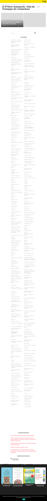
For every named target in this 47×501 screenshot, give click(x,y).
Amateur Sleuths (14, 119)
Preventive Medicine (15, 268)
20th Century (14, 159)
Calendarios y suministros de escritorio (29, 266)
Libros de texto (27, 121)
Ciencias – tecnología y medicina (29, 44)
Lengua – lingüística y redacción (29, 369)
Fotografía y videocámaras (17, 323)
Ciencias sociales (27, 355)
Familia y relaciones (28, 387)
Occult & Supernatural (16, 149)
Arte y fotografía (15, 384)
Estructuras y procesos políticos (29, 195)
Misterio (26, 188)
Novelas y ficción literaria (30, 360)
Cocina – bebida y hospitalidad (27, 61)
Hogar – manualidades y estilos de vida (16, 329)
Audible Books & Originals (16, 49)
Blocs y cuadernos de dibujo (15, 357)
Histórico (26, 378)
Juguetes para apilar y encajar (16, 370)
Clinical (12, 265)
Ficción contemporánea (29, 157)
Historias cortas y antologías (28, 169)
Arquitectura (14, 385)
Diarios (25, 300)
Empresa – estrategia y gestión (29, 79)
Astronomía (26, 49)
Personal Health (14, 275)
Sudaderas (26, 246)
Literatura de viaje (28, 146)
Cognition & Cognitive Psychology (15, 232)
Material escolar (28, 280)
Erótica (25, 82)
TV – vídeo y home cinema (16, 326)
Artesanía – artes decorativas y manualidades (14, 332)
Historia (26, 347)
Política (26, 192)
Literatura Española (28, 219)
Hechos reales (27, 41)
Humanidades (27, 135)
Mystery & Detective (15, 273)
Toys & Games (27, 395)
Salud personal (27, 363)
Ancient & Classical (15, 175)
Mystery (13, 117)
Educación (26, 201)
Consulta (26, 75)
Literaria (26, 174)
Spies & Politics (14, 201)
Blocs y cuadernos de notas (28, 295)
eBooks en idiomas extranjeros (28, 340)
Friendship (13, 182)
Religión (26, 374)
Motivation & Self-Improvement (15, 54)
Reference (13, 238)
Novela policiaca (27, 255)
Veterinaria (26, 58)
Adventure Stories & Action (17, 109)
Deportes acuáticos (15, 296)
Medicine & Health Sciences (16, 257)
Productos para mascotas (29, 311)
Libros (12, 382)
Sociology (13, 237)
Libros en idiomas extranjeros (27, 89)
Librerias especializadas (16, 380)
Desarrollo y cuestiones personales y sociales (29, 111)
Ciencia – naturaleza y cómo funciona (29, 100)
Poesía (25, 179)
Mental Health (14, 266)
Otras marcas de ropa (28, 253)
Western (13, 253)
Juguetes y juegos (15, 363)
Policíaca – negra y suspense (28, 186)
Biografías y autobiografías (14, 404)
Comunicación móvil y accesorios (15, 306)
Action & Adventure (15, 106)
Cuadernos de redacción (29, 298)
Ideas (25, 327)
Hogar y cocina (14, 345)
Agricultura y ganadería (29, 47)
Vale (24, 499)
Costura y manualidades (16, 350)
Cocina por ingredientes (29, 63)
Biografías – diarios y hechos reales (15, 401)
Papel (12, 354)
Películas (13, 395)
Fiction (12, 162)
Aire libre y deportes (28, 237)
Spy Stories (13, 204)
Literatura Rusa (27, 223)
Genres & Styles (14, 152)
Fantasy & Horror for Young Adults (15, 224)
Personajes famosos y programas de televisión (29, 66)
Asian (12, 185)
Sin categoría (27, 329)
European (13, 189)
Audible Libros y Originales (16, 59)
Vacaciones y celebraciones (27, 118)
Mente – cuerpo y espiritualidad (28, 390)
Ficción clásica (27, 155)
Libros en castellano (28, 123)
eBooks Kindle (27, 332)
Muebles (13, 360)
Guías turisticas (27, 144)
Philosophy (13, 249)
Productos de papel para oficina (29, 288)
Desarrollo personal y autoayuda (29, 385)
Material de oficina (28, 269)
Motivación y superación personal (16, 65)
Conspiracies (13, 202)
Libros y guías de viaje (29, 143)
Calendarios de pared (28, 264)
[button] (43, 1)
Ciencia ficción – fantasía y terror (30, 337)
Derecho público (27, 133)
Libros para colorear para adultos (16, 336)
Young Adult (14, 270)
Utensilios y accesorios (16, 77)
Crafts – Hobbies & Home (16, 94)
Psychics (13, 208)
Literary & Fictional (15, 92)
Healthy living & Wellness (16, 101)
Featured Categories (28, 85)
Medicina (26, 52)
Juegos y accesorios (15, 375)
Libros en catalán (28, 87)
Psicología (26, 206)
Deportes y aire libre (15, 287)
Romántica (26, 377)
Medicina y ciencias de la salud (29, 138)
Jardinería (13, 339)
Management (14, 57)
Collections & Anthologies (16, 142)
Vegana (25, 69)
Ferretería (13, 280)
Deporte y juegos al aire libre (29, 107)
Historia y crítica (14, 396)
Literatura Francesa (28, 221)
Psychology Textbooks (16, 230)
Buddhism (13, 213)
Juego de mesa (14, 378)
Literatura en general (29, 214)
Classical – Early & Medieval (15, 173)
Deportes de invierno (15, 298)
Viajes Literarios (27, 406)
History (12, 252)
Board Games (27, 399)
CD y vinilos (13, 285)
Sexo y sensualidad (28, 324)
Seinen (12, 89)
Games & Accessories (28, 396)
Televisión (13, 398)
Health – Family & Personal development (16, 98)
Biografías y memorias (29, 334)
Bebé (12, 67)
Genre (12, 91)
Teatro (25, 183)
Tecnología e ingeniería (29, 56)
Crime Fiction (14, 115)
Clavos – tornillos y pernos (15, 282)
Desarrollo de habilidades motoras (16, 367)
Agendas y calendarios (29, 262)
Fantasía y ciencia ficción (29, 113)
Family (12, 179)
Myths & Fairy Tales (15, 164)
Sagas (12, 167)
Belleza (12, 76)
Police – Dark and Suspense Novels (16, 193)
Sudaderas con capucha (29, 248)
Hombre (25, 228)
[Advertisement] (23, 421)
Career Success (14, 52)
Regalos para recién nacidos (15, 70)
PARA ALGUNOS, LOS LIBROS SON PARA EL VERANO (11, 23)
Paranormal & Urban (15, 226)
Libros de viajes (27, 210)
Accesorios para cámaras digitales (16, 311)
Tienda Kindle (27, 331)
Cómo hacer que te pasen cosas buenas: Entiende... (18, 485)
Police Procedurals (15, 124)
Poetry (12, 169)
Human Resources (15, 245)
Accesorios (13, 309)
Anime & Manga (14, 87)
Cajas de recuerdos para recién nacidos (16, 73)
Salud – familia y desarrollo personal (28, 381)
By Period (13, 170)
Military (12, 139)
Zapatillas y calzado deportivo (28, 234)
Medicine (13, 260)
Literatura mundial (28, 176)
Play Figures (27, 403)
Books (12, 84)
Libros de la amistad (28, 282)
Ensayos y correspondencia (28, 152)
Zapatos (26, 232)
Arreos (25, 314)
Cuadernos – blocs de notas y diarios (28, 292)
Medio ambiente (27, 54)
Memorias (26, 225)
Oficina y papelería (28, 257)
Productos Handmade (28, 305)
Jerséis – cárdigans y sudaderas (28, 244)
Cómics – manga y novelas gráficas (29, 72)
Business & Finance (15, 242)
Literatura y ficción (28, 148)
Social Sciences (14, 228)
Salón (12, 361)
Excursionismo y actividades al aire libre (16, 301)
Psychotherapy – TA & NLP (16, 235)
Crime (12, 197)
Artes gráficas (14, 387)
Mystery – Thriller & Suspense (15, 113)
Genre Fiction (14, 134)
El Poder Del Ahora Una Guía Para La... (29, 485)
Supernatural (14, 206)
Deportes (13, 291)
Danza (25, 238)
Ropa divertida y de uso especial (29, 251)
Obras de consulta (28, 372)
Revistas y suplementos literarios (29, 316)
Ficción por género (28, 161)
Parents (12, 180)
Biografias (13, 82)
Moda (25, 227)
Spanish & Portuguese (15, 190)
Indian (12, 187)
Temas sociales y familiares (30, 365)
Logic (12, 255)
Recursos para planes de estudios (29, 284)
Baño (12, 346)
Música (12, 393)
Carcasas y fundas (15, 321)
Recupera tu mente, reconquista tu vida (19, 447)
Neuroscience (14, 263)
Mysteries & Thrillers (15, 271)
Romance (26, 181)
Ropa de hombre (27, 230)
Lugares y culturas (28, 115)
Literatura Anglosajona (29, 212)
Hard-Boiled (13, 122)
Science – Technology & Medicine (16, 216)
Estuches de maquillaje (16, 80)
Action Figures (27, 404)
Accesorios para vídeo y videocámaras (16, 316)
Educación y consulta (29, 357)
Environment (14, 218)
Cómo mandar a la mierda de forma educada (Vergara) (22, 435)
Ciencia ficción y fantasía (29, 353)
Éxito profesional (15, 62)
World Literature (14, 184)
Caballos (26, 312)
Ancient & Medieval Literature (15, 129)
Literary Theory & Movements (14, 155)
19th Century (14, 137)
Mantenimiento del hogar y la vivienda (17, 342)
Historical (13, 135)
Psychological (14, 199)
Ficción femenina (27, 159)
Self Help (13, 103)
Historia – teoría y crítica (16, 391)
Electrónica (13, 304)
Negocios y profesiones (16, 61)
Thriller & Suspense (15, 126)
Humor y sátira (27, 172)
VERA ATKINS (15, 459)
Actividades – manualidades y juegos (30, 96)
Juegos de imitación (15, 373)
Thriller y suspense (28, 190)
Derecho (26, 132)
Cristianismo (26, 375)
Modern (12, 157)
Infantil (26, 94)
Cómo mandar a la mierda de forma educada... (7, 485)
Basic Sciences (14, 261)
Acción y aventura (28, 150)
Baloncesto (13, 293)
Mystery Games (27, 401)
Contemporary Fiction (15, 132)
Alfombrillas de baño (15, 348)
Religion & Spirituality (15, 211)
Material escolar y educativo (28, 278)
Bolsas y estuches (15, 79)
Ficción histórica (27, 162)
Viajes (25, 393)
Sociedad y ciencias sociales (28, 198)
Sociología (26, 208)
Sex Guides (26, 83)
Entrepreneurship (15, 243)
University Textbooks (15, 240)
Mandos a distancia (15, 314)
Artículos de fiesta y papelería (28, 308)
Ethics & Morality (14, 250)
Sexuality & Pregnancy (16, 276)
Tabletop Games (27, 398)
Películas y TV (27, 303)
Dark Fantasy (14, 145)
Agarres (13, 319)
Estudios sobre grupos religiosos (29, 204)
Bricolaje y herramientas (16, 278)
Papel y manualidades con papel (16, 352)
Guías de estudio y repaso (29, 345)
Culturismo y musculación (16, 288)
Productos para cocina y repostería (16, 42)
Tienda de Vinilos (27, 92)
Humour (13, 161)
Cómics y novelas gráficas (30, 103)
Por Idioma (26, 343)
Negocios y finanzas (28, 141)
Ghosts (12, 147)
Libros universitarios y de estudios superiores (29, 127)
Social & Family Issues (15, 177)
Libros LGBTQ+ (27, 125)
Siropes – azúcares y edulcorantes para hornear (15, 45)
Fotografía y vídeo (15, 389)
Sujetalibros (27, 275)
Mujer (25, 240)
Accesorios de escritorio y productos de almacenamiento (29, 272)
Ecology (13, 220)
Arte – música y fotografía (30, 350)
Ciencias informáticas (28, 130)
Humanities (13, 247)
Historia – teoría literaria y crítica (30, 165)
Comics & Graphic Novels (16, 86)
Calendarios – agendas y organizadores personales (30, 259)
